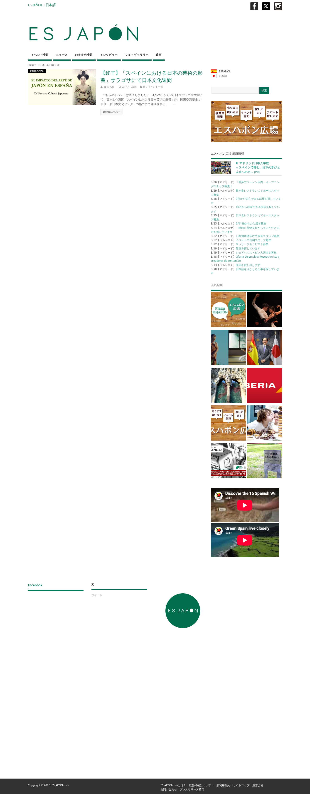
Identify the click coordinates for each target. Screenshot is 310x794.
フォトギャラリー (136, 55)
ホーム (45, 64)
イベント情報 (40, 55)
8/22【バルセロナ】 (241, 240)
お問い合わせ (168, 789)
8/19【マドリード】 (235, 248)
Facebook (35, 585)
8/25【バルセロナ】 (238, 223)
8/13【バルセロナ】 (235, 265)
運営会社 (257, 785)
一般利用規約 (222, 785)
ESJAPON (109, 86)
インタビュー (109, 55)
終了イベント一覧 (153, 86)
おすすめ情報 (84, 55)
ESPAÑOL (35, 4)
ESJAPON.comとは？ (173, 785)
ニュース (62, 55)
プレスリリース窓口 (192, 789)
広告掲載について (200, 785)
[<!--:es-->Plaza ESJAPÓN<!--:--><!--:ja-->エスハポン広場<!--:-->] (228, 310)
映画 (159, 55)
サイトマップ (241, 785)
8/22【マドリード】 (245, 236)
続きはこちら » (112, 111)
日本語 (51, 4)
